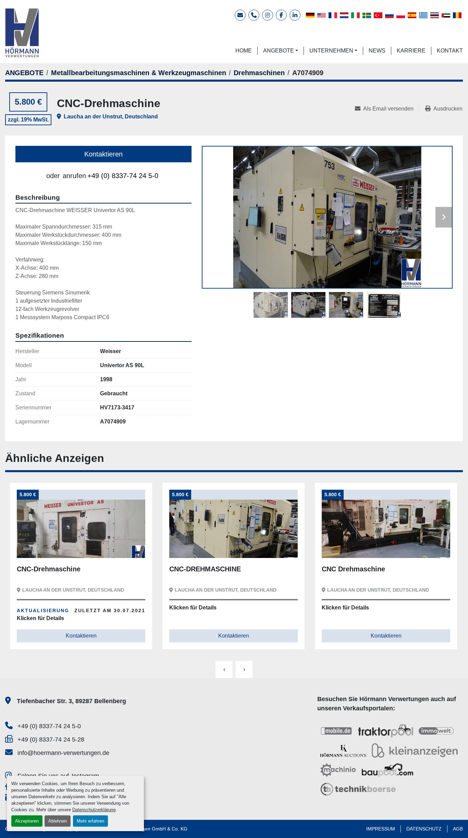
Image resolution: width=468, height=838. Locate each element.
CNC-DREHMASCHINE (52, 569)
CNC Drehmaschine (201, 569)
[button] (280, 51)
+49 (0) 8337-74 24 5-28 (50, 739)
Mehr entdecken (46, 547)
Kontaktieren (103, 154)
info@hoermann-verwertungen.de (63, 752)
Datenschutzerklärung (93, 809)
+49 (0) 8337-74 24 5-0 (122, 175)
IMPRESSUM (380, 828)
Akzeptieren (27, 821)
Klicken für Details (40, 607)
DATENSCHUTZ (424, 828)
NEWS (377, 51)
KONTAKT (450, 51)
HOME (243, 51)
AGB (458, 828)
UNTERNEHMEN (331, 51)
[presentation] (224, 669)
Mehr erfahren (90, 821)
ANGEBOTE (278, 51)
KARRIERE (411, 51)
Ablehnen (57, 821)
